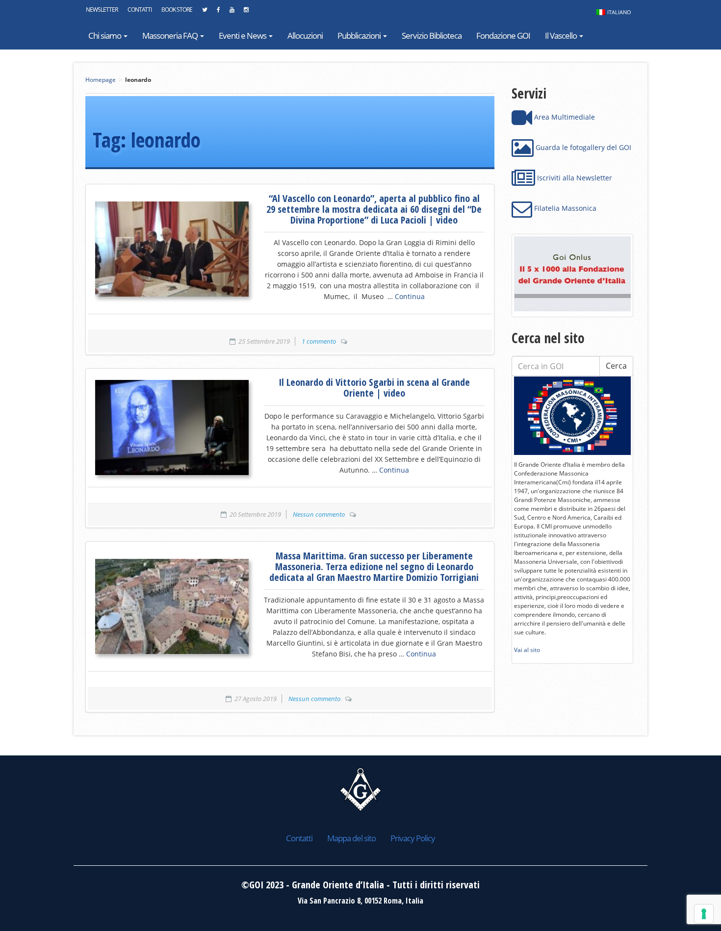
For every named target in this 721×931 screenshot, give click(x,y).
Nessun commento (319, 514)
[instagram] (246, 12)
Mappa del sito (351, 838)
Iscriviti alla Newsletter (573, 177)
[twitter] (204, 12)
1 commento (319, 341)
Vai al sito (527, 650)
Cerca (616, 365)
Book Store (176, 9)
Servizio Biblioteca (432, 35)
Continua (410, 296)
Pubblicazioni (359, 35)
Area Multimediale (563, 117)
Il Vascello (561, 35)
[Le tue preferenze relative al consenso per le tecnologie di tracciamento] (704, 914)
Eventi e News (243, 35)
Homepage (100, 79)
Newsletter (102, 9)
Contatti (140, 9)
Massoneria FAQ (170, 35)
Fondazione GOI (503, 35)
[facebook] (218, 12)
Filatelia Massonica (564, 208)
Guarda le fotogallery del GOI (582, 147)
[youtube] (232, 12)
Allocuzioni (305, 35)
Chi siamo (105, 35)
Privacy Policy (412, 838)
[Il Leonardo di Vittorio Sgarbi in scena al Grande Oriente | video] (172, 427)
